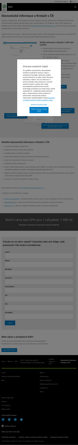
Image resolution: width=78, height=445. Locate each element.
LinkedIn (15, 419)
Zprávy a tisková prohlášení (11, 376)
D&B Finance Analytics (12, 199)
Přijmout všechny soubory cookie (39, 110)
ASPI (16, 361)
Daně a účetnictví (45, 380)
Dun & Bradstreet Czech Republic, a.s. (43, 26)
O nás (3, 373)
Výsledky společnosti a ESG (49, 384)
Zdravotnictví (44, 376)
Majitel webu (6, 409)
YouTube (21, 419)
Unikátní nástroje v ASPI (52, 361)
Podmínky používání (9, 437)
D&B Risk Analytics (11, 202)
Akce (3, 380)
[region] (39, 87)
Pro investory (6, 405)
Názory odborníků (7, 398)
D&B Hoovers (9, 206)
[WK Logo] (9, 426)
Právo (42, 392)
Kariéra (4, 401)
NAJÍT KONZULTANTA (9, 350)
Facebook (3, 419)
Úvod (3, 361)
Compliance (44, 388)
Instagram (9, 419)
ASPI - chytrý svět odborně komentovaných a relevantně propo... (32, 361)
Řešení (10, 361)
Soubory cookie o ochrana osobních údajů (33, 437)
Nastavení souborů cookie (39, 104)
